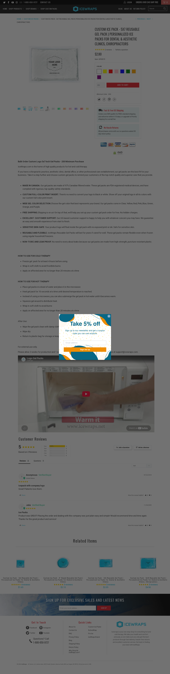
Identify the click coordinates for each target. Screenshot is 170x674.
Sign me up (85, 350)
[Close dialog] (109, 316)
